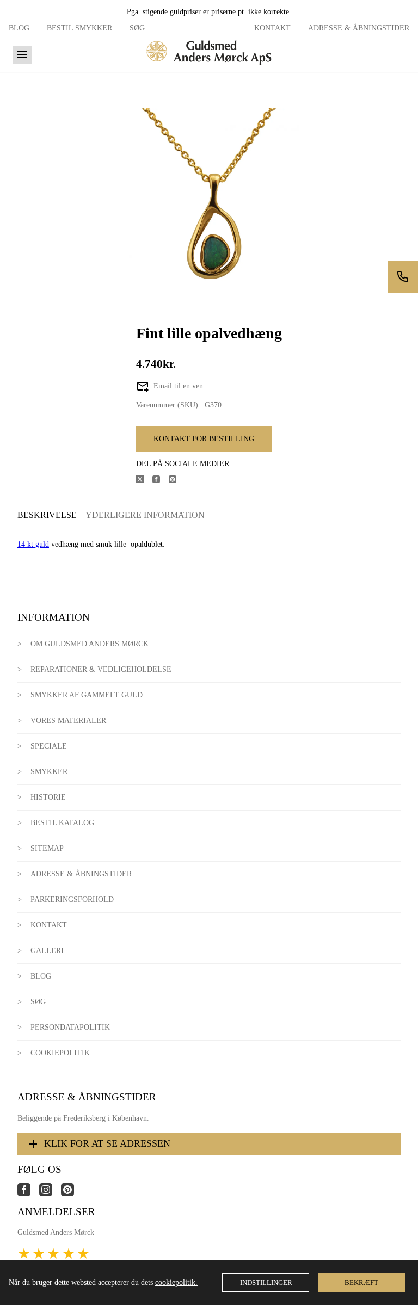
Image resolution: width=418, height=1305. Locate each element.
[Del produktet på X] (144, 481)
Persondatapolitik (70, 1027)
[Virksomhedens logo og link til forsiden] (209, 68)
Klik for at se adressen (107, 1143)
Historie (48, 797)
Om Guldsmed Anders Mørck (89, 644)
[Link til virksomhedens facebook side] (28, 1194)
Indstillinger (266, 1282)
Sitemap (47, 848)
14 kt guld (33, 544)
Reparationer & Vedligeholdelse (100, 669)
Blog (19, 28)
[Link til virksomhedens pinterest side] (72, 1194)
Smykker (48, 772)
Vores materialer (68, 720)
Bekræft (361, 1282)
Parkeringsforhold (72, 899)
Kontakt (272, 28)
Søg (137, 28)
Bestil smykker (79, 28)
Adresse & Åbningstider (358, 28)
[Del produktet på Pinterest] (177, 481)
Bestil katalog (62, 823)
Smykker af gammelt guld (86, 695)
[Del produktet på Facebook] (160, 481)
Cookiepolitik (60, 1053)
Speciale (48, 746)
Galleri (47, 951)
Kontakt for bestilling (203, 439)
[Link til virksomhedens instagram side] (50, 1194)
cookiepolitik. (176, 1282)
